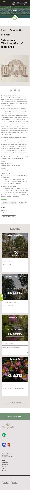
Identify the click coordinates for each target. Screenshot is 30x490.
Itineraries (5, 464)
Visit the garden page (8, 216)
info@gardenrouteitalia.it (7, 456)
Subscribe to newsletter (14, 416)
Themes (4, 468)
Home (3, 22)
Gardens (4, 466)
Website (3, 207)
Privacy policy (5, 482)
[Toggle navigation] (4, 2)
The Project (5, 462)
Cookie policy (14, 482)
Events (7, 22)
